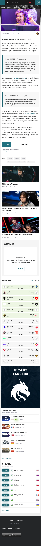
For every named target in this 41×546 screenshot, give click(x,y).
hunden (10, 158)
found (24, 78)
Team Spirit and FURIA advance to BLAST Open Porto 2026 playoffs (19, 209)
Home (3, 7)
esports (17, 158)
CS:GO (23, 158)
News (9, 7)
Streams (16, 7)
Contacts (17, 528)
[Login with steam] (38, 2)
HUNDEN (16, 78)
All (32, 281)
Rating (10, 528)
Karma (4, 528)
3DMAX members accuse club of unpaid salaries (17, 235)
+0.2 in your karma (7, 151)
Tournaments (26, 7)
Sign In (20, 269)
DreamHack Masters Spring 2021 (16, 162)
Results (37, 281)
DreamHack (31, 162)
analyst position (30, 113)
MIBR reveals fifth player (10, 184)
